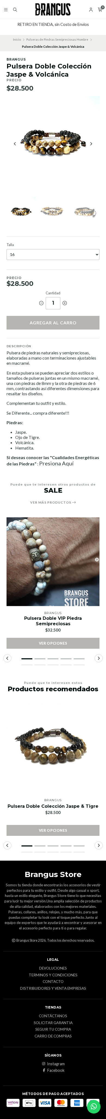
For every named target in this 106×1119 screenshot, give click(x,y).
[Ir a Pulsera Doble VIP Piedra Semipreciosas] (53, 561)
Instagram (56, 1064)
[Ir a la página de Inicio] (53, 9)
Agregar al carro (53, 322)
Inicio (17, 39)
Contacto (53, 982)
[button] (26, 658)
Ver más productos (51, 502)
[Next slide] (91, 144)
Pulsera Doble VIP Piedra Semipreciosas (53, 621)
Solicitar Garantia (53, 1023)
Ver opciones (53, 643)
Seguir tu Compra (53, 1029)
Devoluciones (53, 968)
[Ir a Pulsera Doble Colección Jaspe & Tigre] (53, 748)
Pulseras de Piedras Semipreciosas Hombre (57, 39)
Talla (10, 245)
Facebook (55, 1070)
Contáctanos (53, 1016)
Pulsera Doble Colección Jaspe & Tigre (53, 806)
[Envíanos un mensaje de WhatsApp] (94, 1107)
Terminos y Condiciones (53, 975)
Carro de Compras (53, 1036)
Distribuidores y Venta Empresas (53, 989)
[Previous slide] (15, 144)
